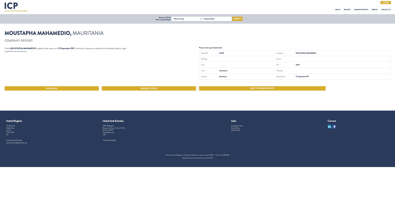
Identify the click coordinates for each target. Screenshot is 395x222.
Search (237, 18)
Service (375, 9)
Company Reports (361, 9)
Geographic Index (237, 126)
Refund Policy (235, 130)
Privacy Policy (235, 128)
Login (386, 2)
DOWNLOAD (52, 88)
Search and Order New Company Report (163, 18)
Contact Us (385, 9)
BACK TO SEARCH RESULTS (262, 88)
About (337, 9)
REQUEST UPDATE (149, 88)
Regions (347, 9)
